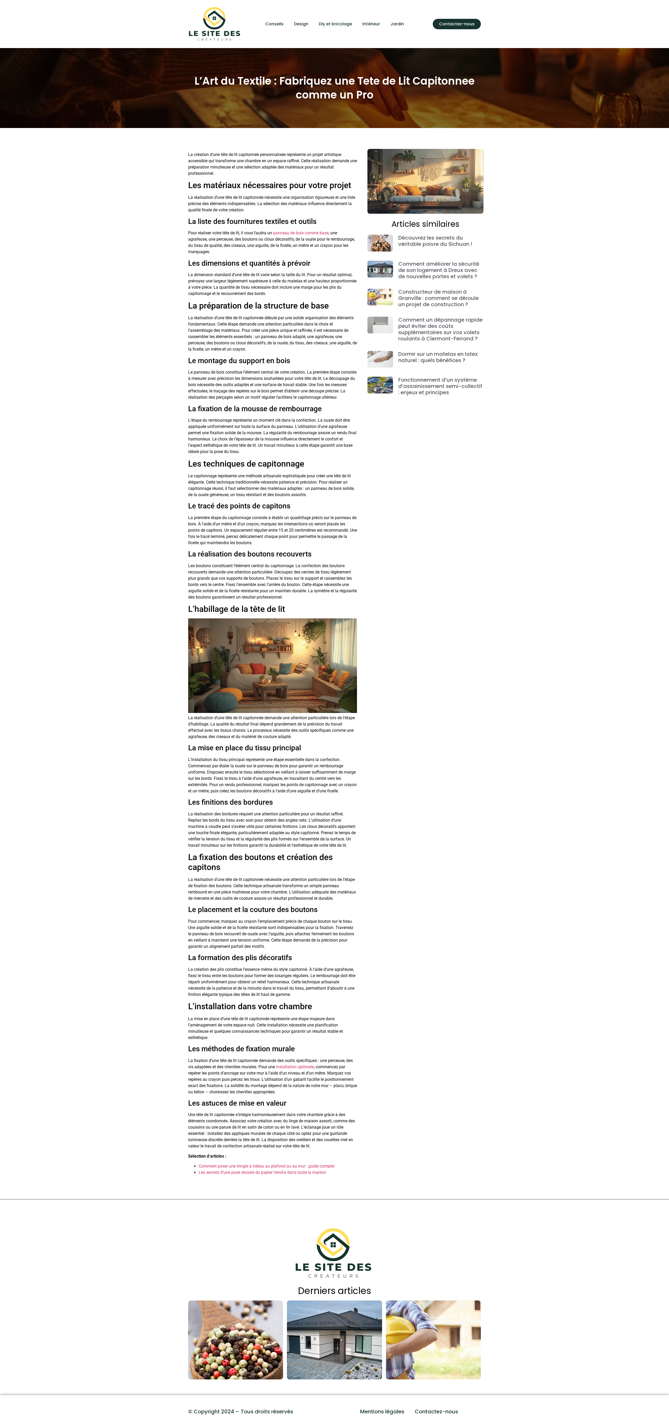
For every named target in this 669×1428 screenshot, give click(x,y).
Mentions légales (382, 1411)
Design (301, 24)
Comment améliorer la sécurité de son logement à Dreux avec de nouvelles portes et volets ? (438, 270)
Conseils (274, 24)
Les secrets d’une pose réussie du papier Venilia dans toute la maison (262, 1172)
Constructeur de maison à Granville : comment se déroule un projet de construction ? (438, 298)
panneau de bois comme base (300, 232)
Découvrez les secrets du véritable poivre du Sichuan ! (435, 241)
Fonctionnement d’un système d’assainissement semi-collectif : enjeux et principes (440, 386)
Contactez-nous (436, 1411)
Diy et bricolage (335, 24)
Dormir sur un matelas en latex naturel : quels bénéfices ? (438, 357)
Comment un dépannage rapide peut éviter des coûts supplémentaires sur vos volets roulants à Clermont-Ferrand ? (440, 329)
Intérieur (371, 24)
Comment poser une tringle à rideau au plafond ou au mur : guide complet (266, 1166)
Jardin (397, 24)
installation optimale (295, 1066)
